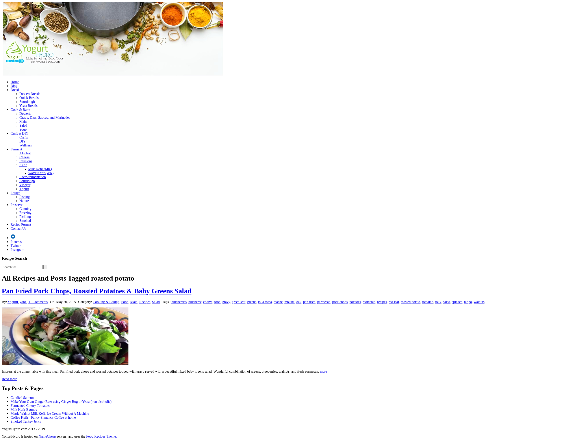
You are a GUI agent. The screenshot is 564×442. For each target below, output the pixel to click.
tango (468, 302)
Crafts (23, 137)
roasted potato (410, 302)
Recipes (144, 302)
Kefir (23, 165)
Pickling (25, 216)
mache (278, 302)
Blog (14, 86)
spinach (457, 302)
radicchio (369, 302)
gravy (226, 302)
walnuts (479, 302)
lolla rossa (265, 302)
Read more (9, 379)
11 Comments (38, 302)
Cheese (24, 157)
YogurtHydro (17, 302)
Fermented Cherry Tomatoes (30, 405)
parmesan (323, 302)
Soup (23, 129)
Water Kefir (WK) (41, 173)
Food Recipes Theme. (101, 436)
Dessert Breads (29, 94)
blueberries (179, 302)
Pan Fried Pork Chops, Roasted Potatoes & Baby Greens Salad (96, 291)
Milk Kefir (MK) (40, 169)
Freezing (25, 213)
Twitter (15, 246)
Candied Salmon (22, 397)
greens (251, 302)
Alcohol (25, 153)
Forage (15, 193)
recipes (382, 302)
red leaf (394, 302)
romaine (427, 302)
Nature (24, 201)
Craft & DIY (19, 133)
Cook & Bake (20, 109)
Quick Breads (29, 98)
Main (23, 121)
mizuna (289, 302)
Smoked (25, 220)
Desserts (25, 113)
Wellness (25, 145)
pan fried (309, 302)
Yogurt (24, 189)
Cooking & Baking (106, 302)
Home (15, 82)
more (323, 371)
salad (446, 302)
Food (124, 302)
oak (298, 302)
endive (207, 302)
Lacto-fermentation (32, 177)
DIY (22, 141)
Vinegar (24, 185)
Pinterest (16, 242)
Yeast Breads (28, 105)
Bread (15, 90)
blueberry (194, 302)
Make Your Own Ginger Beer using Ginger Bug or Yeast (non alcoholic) (61, 401)
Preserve (16, 205)
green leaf (238, 302)
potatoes (355, 302)
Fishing (24, 197)
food (217, 302)
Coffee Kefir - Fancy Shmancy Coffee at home (43, 417)
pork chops (340, 302)
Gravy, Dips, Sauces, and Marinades (44, 117)
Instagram (17, 250)
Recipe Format (21, 224)
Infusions (25, 161)
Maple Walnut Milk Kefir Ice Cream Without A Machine (50, 413)
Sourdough (27, 102)
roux (438, 302)
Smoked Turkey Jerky (26, 421)
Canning (25, 209)
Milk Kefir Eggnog (24, 409)
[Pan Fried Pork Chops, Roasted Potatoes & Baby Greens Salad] (65, 364)
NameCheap (47, 436)
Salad (23, 125)
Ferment (16, 149)
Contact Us (18, 228)
